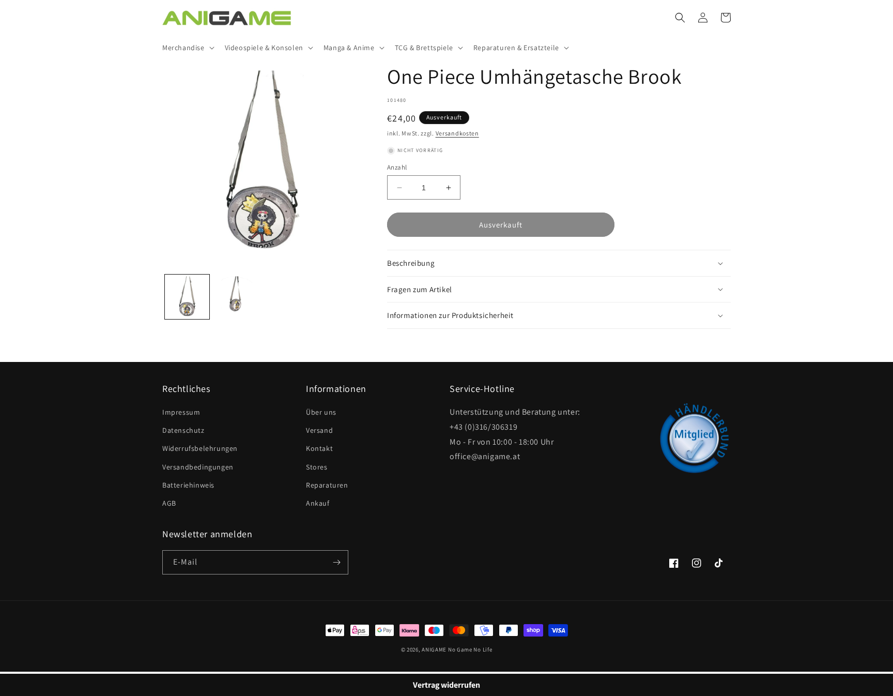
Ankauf (318, 503)
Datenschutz (183, 430)
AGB (169, 503)
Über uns (321, 412)
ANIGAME (434, 649)
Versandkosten (457, 133)
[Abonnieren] (336, 562)
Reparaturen (327, 485)
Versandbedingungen (198, 467)
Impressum (181, 412)
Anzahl (397, 167)
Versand (319, 430)
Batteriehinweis (188, 485)
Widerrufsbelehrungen (200, 448)
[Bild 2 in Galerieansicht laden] (236, 297)
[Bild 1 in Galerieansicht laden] (187, 297)
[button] (187, 47)
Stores (317, 467)
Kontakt (319, 448)
